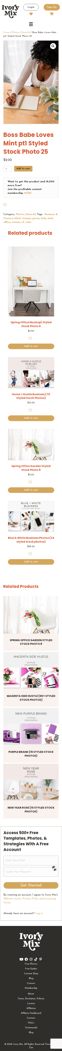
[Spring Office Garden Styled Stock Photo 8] (31, 614)
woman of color (22, 222)
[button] (53, 46)
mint (50, 218)
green (36, 218)
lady (43, 218)
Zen (31, 1047)
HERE (28, 193)
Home (6, 32)
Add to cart (23, 168)
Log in (39, 913)
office (6, 222)
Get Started (31, 885)
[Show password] (55, 867)
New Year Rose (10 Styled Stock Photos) (31, 809)
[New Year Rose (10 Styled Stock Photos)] (31, 782)
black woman (22, 218)
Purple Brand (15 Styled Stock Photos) (31, 753)
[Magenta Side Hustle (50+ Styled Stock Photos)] (31, 670)
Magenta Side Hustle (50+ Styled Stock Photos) (31, 698)
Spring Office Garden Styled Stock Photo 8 (31, 642)
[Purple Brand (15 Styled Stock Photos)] (31, 726)
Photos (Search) (21, 32)
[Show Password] (55, 870)
